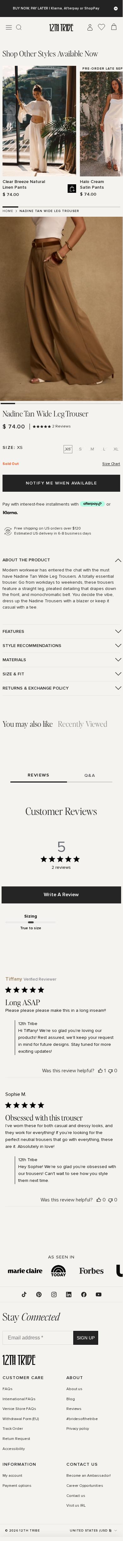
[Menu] (9, 27)
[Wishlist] (101, 27)
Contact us (75, 1496)
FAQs (8, 1389)
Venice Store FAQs (19, 1409)
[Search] (19, 27)
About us (74, 1389)
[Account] (90, 27)
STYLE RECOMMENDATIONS (32, 645)
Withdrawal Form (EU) (21, 1419)
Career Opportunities (84, 1486)
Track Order (13, 1429)
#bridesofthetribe (82, 1419)
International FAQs (19, 1399)
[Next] (116, 132)
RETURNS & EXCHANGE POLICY (36, 688)
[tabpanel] (61, 132)
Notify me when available (61, 483)
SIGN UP (86, 1337)
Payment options (17, 1486)
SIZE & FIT (13, 674)
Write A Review (61, 894)
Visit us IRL (76, 1506)
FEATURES (13, 631)
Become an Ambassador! (88, 1476)
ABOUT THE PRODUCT (26, 560)
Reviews (73, 1409)
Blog (70, 1399)
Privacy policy (77, 1429)
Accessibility (14, 1449)
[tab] (50, 53)
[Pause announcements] (116, 8)
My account (12, 1476)
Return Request (16, 1439)
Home (8, 211)
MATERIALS (14, 659)
